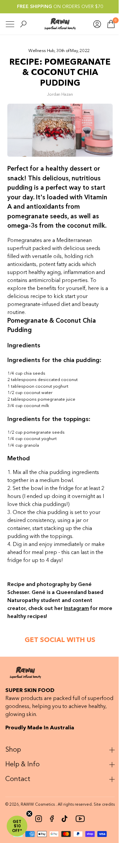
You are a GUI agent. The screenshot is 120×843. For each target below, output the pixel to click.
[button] (17, 826)
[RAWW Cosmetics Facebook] (49, 823)
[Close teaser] (29, 813)
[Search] (23, 24)
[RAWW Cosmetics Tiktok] (62, 823)
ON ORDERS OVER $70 (60, 6)
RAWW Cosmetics (42, 804)
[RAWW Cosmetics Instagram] (36, 823)
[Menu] (10, 24)
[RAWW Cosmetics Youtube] (77, 823)
